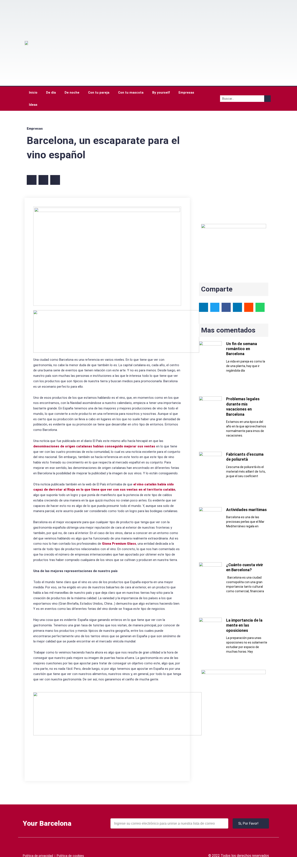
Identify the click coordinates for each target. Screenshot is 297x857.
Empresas (186, 92)
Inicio (33, 92)
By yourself (161, 92)
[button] (32, 180)
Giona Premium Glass (119, 544)
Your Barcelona (47, 823)
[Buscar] (267, 98)
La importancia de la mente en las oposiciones (244, 625)
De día (51, 92)
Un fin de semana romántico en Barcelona (241, 348)
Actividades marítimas (246, 509)
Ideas (33, 105)
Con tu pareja (98, 92)
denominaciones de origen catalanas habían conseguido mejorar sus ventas (94, 446)
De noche (72, 92)
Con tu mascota (130, 92)
